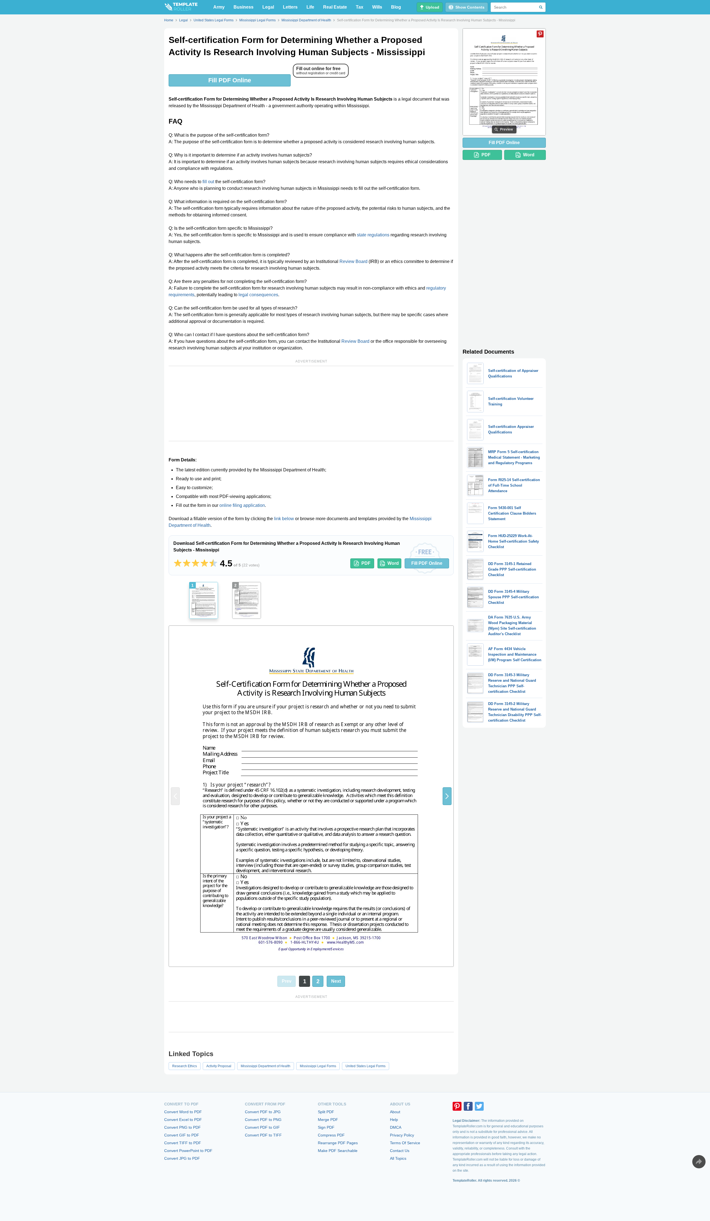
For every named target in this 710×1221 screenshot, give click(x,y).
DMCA (395, 1127)
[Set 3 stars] (195, 563)
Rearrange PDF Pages (338, 1143)
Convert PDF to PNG (263, 1119)
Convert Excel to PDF (183, 1119)
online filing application (242, 505)
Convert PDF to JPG (263, 1112)
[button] (447, 796)
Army (219, 7)
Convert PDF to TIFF (263, 1135)
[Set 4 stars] (204, 563)
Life (310, 7)
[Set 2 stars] (186, 563)
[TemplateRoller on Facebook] (468, 1106)
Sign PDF (326, 1127)
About (395, 1112)
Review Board (353, 261)
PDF (366, 563)
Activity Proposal (218, 1066)
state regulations (373, 235)
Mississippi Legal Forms (318, 1066)
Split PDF (326, 1112)
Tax (359, 7)
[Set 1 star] (177, 563)
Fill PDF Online (229, 80)
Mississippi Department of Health (265, 1066)
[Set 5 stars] (213, 563)
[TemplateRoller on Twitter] (479, 1106)
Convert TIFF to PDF (182, 1143)
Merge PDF (328, 1119)
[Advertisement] (311, 403)
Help (394, 1119)
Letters (290, 7)
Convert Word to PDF (183, 1112)
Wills (377, 7)
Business (243, 7)
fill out (208, 181)
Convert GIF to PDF (181, 1135)
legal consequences (258, 294)
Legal (268, 7)
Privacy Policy (402, 1135)
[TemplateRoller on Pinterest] (457, 1106)
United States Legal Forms (366, 1066)
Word (393, 563)
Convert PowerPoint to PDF (188, 1150)
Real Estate (335, 7)
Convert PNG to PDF (182, 1127)
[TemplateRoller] (180, 7)
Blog (396, 7)
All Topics (398, 1158)
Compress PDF (331, 1135)
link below (284, 518)
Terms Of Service (405, 1143)
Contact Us (399, 1150)
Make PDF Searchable (337, 1150)
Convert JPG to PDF (182, 1158)
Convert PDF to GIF (262, 1127)
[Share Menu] (699, 1161)
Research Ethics (184, 1066)
